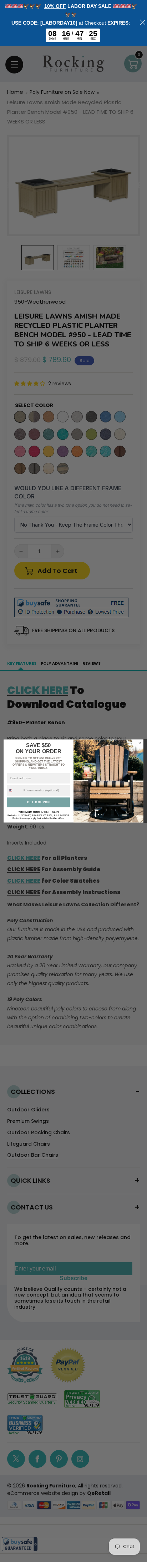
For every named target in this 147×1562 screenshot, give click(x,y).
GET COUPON (38, 802)
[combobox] (14, 791)
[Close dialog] (140, 743)
